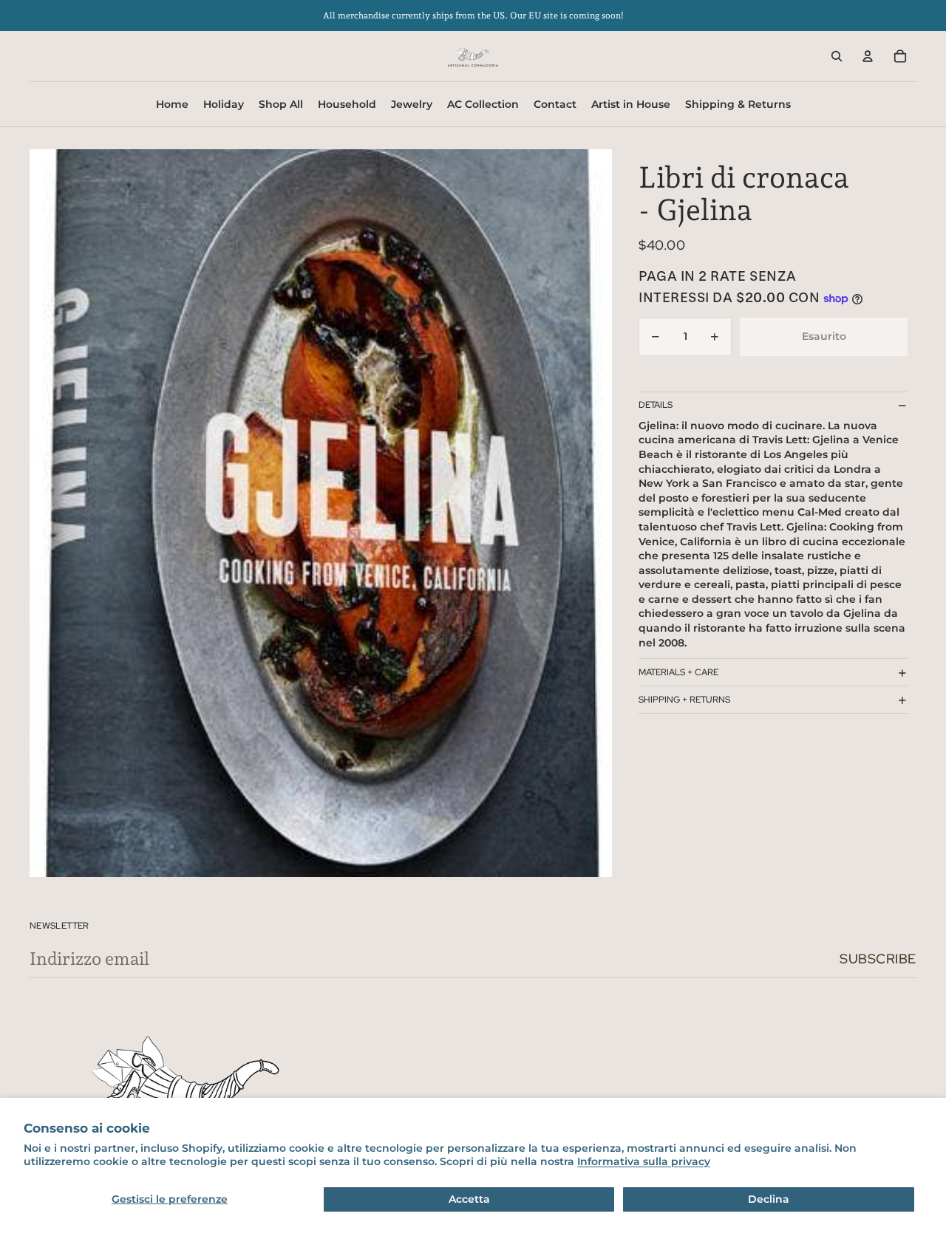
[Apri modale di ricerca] (836, 56)
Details (656, 406)
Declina (768, 1199)
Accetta (469, 1199)
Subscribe (878, 958)
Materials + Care (678, 672)
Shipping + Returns (684, 700)
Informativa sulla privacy (643, 1161)
